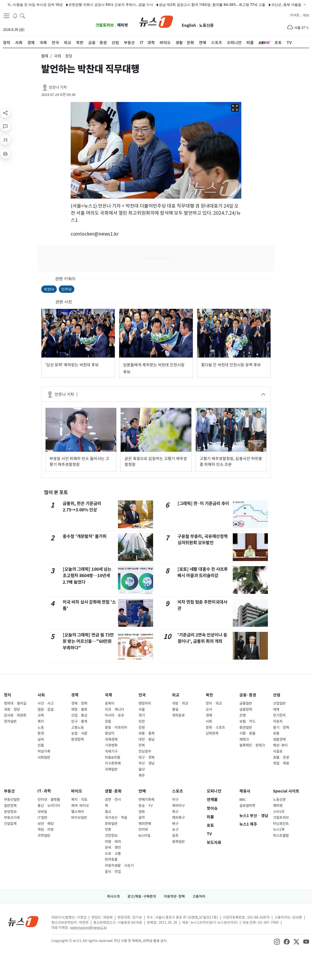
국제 (108, 695)
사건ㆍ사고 (46, 703)
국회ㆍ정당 (12, 709)
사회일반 (44, 757)
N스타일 (144, 835)
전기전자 (279, 715)
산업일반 (279, 703)
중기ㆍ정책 (281, 727)
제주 (141, 775)
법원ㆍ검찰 (46, 709)
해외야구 (178, 805)
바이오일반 (79, 817)
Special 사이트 (286, 791)
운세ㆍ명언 (113, 847)
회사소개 (113, 896)
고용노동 (77, 727)
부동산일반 (12, 799)
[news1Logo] (23, 921)
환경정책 (77, 739)
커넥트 (295, 15)
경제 (74, 695)
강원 (141, 727)
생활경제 (279, 739)
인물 (41, 745)
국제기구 (111, 751)
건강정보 (111, 835)
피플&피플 (112, 757)
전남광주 (144, 751)
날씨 (41, 739)
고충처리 (199, 896)
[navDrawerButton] (6, 16)
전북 (141, 745)
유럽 (108, 721)
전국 (142, 695)
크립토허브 (105, 25)
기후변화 (111, 745)
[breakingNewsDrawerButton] (15, 15)
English (189, 25)
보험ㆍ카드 (247, 721)
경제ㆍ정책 (79, 703)
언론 (108, 829)
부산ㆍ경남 (146, 763)
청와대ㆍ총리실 (15, 703)
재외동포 (178, 715)
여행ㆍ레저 (113, 841)
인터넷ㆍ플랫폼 (49, 799)
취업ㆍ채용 (281, 763)
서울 (141, 709)
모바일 (42, 812)
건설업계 (10, 823)
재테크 (244, 739)
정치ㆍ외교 (214, 703)
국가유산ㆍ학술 (116, 817)
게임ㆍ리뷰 (46, 829)
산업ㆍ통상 (79, 715)
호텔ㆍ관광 (281, 757)
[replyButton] (5, 126)
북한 (209, 695)
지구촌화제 (113, 763)
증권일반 (245, 727)
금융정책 (245, 709)
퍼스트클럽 (281, 835)
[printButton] (5, 153)
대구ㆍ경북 (146, 757)
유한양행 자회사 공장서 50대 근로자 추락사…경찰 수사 (91, 4)
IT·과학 (44, 791)
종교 (108, 812)
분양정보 (10, 812)
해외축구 (178, 817)
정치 (7, 695)
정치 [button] (45, 56)
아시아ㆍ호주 (114, 715)
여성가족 (44, 751)
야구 (175, 799)
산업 (276, 695)
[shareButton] (5, 113)
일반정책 (10, 805)
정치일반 (10, 721)
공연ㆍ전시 (113, 799)
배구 (175, 823)
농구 (175, 829)
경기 (141, 715)
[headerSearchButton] (22, 15)
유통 (276, 733)
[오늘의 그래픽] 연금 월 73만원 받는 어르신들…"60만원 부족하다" (88, 641)
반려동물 (111, 859)
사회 (41, 695)
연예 (142, 791)
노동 (41, 727)
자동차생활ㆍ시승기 (119, 865)
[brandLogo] (156, 21)
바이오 (76, 791)
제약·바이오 (80, 805)
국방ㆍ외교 (180, 703)
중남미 (109, 733)
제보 (306, 15)
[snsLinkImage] (277, 941)
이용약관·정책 (174, 896)
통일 (175, 709)
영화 (141, 812)
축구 (175, 812)
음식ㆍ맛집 (113, 871)
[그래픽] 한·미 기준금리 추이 (203, 503)
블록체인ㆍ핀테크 (252, 745)
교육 (41, 715)
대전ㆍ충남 (146, 739)
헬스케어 (77, 812)
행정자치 (144, 703)
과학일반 (44, 835)
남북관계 (212, 733)
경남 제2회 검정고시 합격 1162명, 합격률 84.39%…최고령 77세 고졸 (192, 4)
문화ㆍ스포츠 (215, 727)
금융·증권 (247, 695)
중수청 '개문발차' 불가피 (85, 536)
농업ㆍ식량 (79, 733)
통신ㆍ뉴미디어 (49, 805)
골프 (175, 835)
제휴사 (244, 791)
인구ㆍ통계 (79, 721)
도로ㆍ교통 (113, 853)
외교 (175, 695)
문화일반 (111, 823)
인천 (141, 721)
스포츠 (177, 791)
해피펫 (122, 25)
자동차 (278, 721)
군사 (209, 709)
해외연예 (144, 823)
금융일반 (245, 703)
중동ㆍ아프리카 (116, 727)
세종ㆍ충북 (146, 733)
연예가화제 (146, 799)
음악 (141, 817)
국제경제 (111, 739)
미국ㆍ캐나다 (114, 709)
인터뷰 (143, 829)
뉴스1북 (278, 829)
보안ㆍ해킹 (46, 823)
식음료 (278, 751)
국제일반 (111, 769)
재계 (276, 709)
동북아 (109, 703)
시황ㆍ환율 (247, 733)
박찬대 (49, 289)
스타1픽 (278, 812)
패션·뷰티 (280, 745)
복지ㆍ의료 (79, 799)
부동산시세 (12, 817)
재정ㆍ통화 (79, 709)
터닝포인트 (281, 823)
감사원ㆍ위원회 (15, 715)
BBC (242, 799)
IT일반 (42, 817)
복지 (41, 721)
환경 (41, 733)
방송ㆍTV (145, 805)
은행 (242, 715)
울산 (141, 769)
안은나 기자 (58, 87)
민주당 (66, 289)
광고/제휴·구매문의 (141, 896)
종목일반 (178, 841)
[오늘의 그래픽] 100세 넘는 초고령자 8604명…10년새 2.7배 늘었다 (87, 575)
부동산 (9, 791)
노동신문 (206, 25)
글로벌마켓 (247, 805)
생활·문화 (113, 791)
